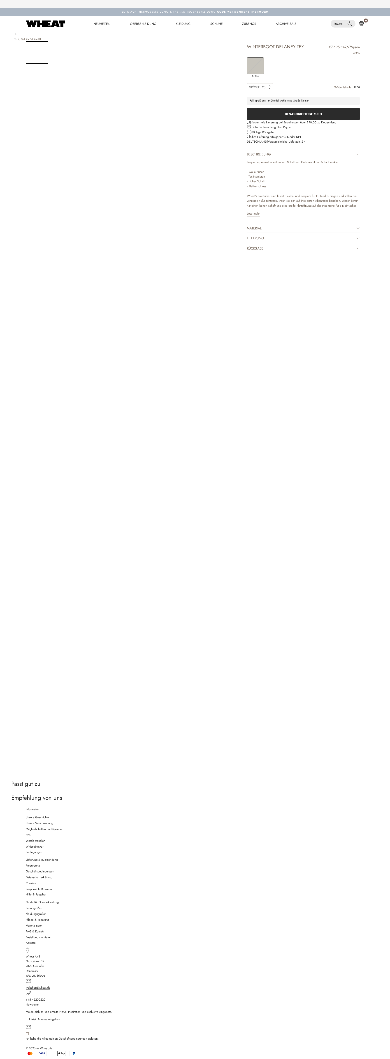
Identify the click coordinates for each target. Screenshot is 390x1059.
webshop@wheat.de (38, 987)
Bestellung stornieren (38, 937)
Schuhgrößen (34, 908)
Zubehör (249, 23)
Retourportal (33, 865)
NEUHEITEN (101, 23)
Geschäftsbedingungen (40, 871)
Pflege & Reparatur (37, 920)
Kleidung (183, 23)
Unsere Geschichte (37, 817)
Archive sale (286, 23)
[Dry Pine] (255, 65)
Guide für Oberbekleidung (42, 902)
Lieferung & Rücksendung (42, 860)
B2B (28, 835)
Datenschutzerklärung (39, 877)
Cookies (31, 883)
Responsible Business (39, 889)
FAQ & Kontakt (35, 931)
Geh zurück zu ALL (31, 39)
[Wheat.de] (45, 23)
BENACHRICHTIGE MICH (303, 114)
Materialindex (34, 925)
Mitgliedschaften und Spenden (44, 829)
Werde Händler (35, 841)
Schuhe (216, 23)
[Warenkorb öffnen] (361, 24)
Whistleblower (34, 846)
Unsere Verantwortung (39, 823)
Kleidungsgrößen (36, 914)
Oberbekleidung (143, 23)
